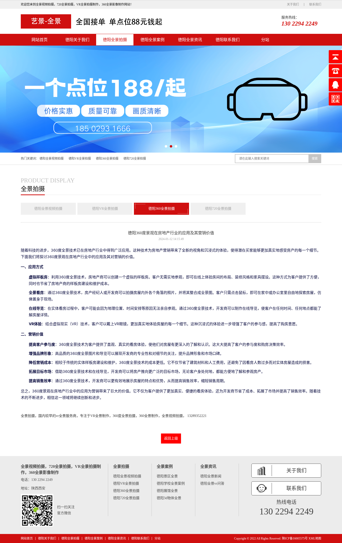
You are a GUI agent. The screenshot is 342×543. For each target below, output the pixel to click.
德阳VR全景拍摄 (80, 158)
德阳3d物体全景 (169, 498)
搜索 (315, 158)
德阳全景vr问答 (212, 483)
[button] (166, 146)
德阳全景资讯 (190, 40)
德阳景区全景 (167, 476)
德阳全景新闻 (210, 476)
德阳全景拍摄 (115, 40)
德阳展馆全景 (167, 491)
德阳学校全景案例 (171, 483)
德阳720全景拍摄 (134, 158)
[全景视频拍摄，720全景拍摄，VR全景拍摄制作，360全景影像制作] (93, 21)
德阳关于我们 (77, 40)
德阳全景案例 (152, 40)
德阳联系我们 (228, 40)
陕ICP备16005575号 (295, 538)
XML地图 (314, 538)
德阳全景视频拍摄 (52, 158)
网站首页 (40, 40)
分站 (265, 40)
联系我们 (315, 4)
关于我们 (293, 4)
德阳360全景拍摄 (107, 158)
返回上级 (171, 438)
